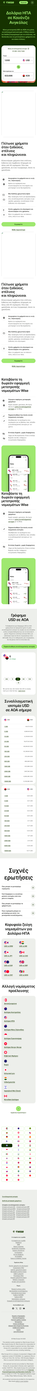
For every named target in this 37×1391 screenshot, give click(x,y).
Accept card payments (18, 1281)
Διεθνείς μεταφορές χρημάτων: (12, 1200)
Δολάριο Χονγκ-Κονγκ (13, 1047)
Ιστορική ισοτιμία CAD (22, 1211)
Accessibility (18, 1256)
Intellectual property (18, 1327)
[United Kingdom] (30, 1141)
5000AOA (7, 845)
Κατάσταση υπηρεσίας (18, 1248)
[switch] (18, 67)
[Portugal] (30, 1163)
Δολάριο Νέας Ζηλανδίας (14, 1030)
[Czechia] (30, 1133)
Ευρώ (6, 1065)
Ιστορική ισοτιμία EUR (23, 1209)
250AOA (7, 825)
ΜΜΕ (18, 1244)
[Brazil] (30, 1128)
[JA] (18, 1154)
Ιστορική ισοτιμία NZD (22, 1213)
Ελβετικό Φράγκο (11, 1056)
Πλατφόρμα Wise (18, 1275)
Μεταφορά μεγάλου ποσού (18, 1271)
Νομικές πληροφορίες (18, 1316)
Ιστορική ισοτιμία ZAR (8, 1215)
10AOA (6, 806)
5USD (6, 731)
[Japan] (30, 1154)
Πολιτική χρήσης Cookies (18, 1320)
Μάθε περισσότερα (18, 230)
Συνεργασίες (18, 1252)
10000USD (7, 781)
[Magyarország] (30, 1145)
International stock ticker (18, 1293)
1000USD (7, 766)
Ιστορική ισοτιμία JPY (8, 1211)
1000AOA (7, 835)
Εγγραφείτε (18, 224)
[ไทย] (30, 1171)
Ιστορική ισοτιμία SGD (22, 1215)
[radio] (7, 679)
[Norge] (18, 1163)
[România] (18, 1167)
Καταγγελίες (18, 1322)
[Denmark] (18, 1137)
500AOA (7, 830)
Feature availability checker (18, 1258)
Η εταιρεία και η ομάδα (18, 1240)
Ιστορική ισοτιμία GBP (22, 1207)
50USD (6, 746)
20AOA (6, 811)
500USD (7, 761)
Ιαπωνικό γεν (9, 1073)
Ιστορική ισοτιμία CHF (22, 1217)
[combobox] (27, 60)
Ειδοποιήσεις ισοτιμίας (18, 1299)
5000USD (7, 776)
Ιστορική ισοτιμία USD (8, 1217)
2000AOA (7, 840)
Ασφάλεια (18, 1242)
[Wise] (9, 2)
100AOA (6, 821)
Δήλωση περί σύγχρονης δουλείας (18, 1325)
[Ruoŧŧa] (18, 1171)
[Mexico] (30, 1158)
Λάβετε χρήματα (18, 1273)
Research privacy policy (18, 1289)
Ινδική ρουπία (9, 1082)
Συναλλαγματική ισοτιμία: (10, 1196)
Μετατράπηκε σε (8, 71)
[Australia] (18, 1128)
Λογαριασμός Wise (18, 1268)
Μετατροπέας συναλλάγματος (18, 1291)
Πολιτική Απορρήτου (18, 1317)
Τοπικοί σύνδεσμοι (18, 1324)
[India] (30, 1150)
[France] (18, 1141)
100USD (6, 751)
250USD (7, 756)
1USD (6, 726)
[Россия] (30, 1167)
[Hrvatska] (18, 1145)
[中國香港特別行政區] (18, 1180)
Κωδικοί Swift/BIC (18, 1295)
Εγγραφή (23, 2)
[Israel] (18, 1150)
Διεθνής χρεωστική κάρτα (18, 1270)
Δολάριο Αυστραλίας (12, 1012)
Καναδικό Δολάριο (11, 1100)
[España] (30, 1137)
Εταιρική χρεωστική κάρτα (18, 1277)
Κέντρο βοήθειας (18, 1254)
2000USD (7, 771)
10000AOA (7, 850)
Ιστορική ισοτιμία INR (8, 1213)
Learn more (21, 691)
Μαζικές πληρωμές (18, 1279)
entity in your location (22, 1381)
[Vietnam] (30, 1175)
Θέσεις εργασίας (18, 1246)
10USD (6, 736)
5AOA (6, 801)
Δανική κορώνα (10, 1003)
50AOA (6, 816)
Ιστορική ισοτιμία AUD (8, 1207)
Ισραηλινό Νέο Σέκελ (12, 1091)
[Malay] (18, 1158)
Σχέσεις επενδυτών (18, 1250)
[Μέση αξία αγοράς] (28, 48)
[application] (16, 669)
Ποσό (5, 56)
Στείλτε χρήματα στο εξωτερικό (18, 1266)
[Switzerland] (18, 1133)
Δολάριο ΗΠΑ (9, 1021)
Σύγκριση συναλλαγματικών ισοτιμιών (18, 1301)
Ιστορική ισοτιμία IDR (8, 1219)
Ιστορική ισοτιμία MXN (9, 1209)
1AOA (6, 796)
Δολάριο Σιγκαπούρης (13, 1038)
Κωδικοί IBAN (19, 1297)
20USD (6, 741)
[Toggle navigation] (32, 2)
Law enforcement (18, 1331)
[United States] (18, 1175)
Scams (18, 1329)
